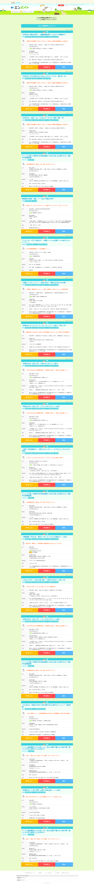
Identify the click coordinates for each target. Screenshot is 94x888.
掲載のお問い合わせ (65, 872)
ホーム (38, 19)
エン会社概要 (57, 872)
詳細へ (64, 67)
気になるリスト (17, 11)
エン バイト (18, 2)
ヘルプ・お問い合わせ (48, 872)
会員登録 (61, 5)
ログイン (66, 5)
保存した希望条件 (29, 11)
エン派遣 (13, 2)
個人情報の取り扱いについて (30, 872)
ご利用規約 (40, 872)
